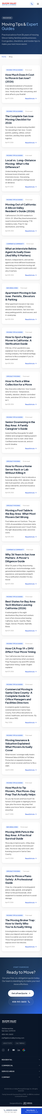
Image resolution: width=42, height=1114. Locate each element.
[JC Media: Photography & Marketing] (27, 1103)
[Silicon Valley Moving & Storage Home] (9, 1021)
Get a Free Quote (19, 993)
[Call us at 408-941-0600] (32, 4)
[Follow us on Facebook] (8, 1050)
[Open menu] (38, 4)
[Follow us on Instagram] (3, 1050)
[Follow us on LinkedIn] (18, 1050)
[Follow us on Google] (24, 1050)
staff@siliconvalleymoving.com (13, 1038)
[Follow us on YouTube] (13, 1050)
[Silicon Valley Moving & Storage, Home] (9, 3)
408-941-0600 (19, 1001)
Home (4, 57)
